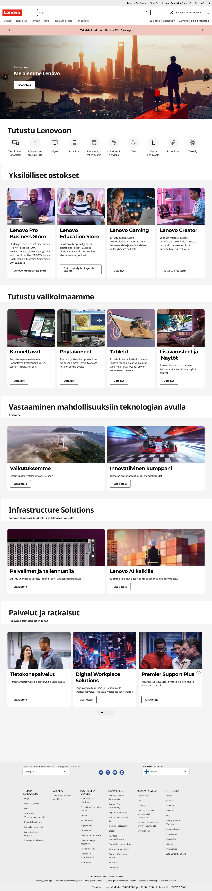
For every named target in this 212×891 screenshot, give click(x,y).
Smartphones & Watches (173, 822)
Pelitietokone (87, 820)
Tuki (139, 800)
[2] (106, 712)
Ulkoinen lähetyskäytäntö (125, 880)
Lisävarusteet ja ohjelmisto (88, 842)
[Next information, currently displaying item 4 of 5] (207, 77)
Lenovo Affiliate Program (31, 833)
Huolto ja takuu (88, 848)
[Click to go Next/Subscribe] (64, 771)
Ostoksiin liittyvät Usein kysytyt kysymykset (148, 824)
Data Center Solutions (91, 835)
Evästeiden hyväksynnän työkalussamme (71, 880)
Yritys (26, 798)
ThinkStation (172, 848)
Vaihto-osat (86, 862)
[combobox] (90, 12)
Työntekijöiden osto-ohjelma (118, 856)
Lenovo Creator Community (116, 797)
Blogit (112, 830)
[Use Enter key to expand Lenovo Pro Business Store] (157, 3)
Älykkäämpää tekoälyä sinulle (91, 809)
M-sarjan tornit (173, 829)
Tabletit (84, 815)
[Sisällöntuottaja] (211, 20)
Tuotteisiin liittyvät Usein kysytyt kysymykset (146, 814)
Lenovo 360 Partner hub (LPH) (61, 797)
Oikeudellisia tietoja (33, 822)
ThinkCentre (171, 833)
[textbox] (166, 771)
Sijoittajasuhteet (31, 803)
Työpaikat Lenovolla (33, 826)
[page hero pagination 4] (111, 115)
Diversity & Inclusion (33, 840)
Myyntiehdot (144, 830)
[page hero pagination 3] (108, 115)
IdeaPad (169, 810)
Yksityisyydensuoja (44, 880)
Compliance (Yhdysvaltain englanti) (34, 815)
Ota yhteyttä (143, 795)
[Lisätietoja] (106, 77)
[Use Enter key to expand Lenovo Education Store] (190, 3)
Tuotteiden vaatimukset (120, 844)
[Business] (161, 20)
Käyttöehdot (96, 880)
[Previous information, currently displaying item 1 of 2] (9, 30)
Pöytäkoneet (87, 825)
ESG (26, 808)
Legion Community (118, 812)
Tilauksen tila (143, 805)
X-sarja (169, 800)
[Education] (176, 20)
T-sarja (169, 795)
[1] (102, 712)
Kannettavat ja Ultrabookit (87, 800)
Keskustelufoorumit (118, 825)
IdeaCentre (171, 838)
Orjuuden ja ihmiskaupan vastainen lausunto (157, 880)
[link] (208, 4)
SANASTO (113, 862)
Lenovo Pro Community (114, 806)
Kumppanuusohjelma (119, 849)
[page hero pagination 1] (100, 115)
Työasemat (86, 830)
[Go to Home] (12, 12)
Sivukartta (108, 880)
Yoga (168, 815)
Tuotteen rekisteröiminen (116, 837)
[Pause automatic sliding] (97, 115)
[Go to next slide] (198, 673)
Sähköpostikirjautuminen (119, 819)
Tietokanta (114, 867)
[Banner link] (106, 30)
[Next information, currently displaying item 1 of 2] (203, 30)
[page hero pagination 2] (104, 115)
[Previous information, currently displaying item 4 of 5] (5, 77)
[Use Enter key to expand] (203, 13)
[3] (110, 712)
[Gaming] (189, 20)
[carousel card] (31, 233)
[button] (196, 3)
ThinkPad (170, 805)
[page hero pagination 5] (115, 115)
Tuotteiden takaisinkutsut (87, 855)
